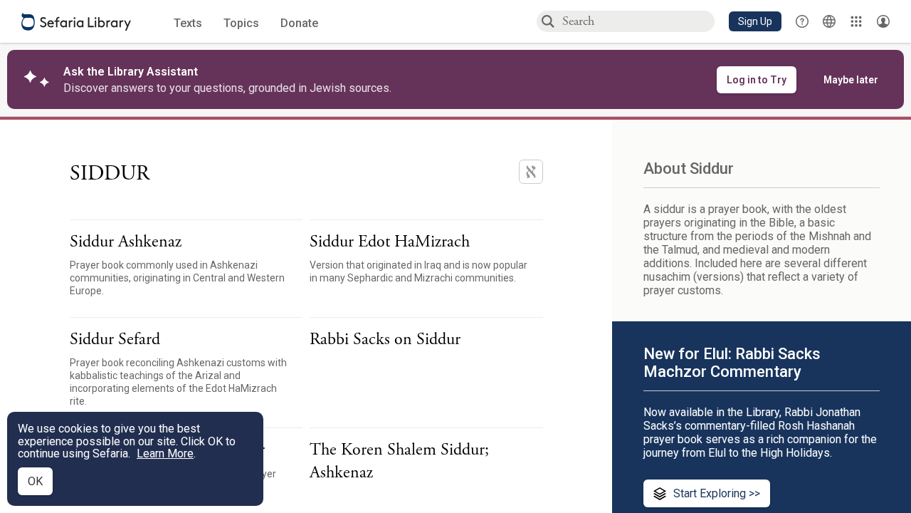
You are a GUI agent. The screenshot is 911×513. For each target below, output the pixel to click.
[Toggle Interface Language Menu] (829, 21)
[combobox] (638, 21)
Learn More (165, 453)
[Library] (856, 21)
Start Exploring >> (716, 493)
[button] (755, 21)
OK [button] (35, 481)
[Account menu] (883, 21)
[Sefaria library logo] (76, 22)
